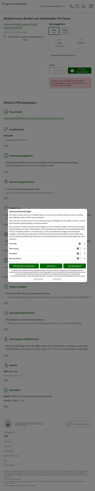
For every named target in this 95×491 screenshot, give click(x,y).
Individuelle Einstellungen (24, 266)
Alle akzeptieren (74, 266)
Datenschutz (38, 279)
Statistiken (13, 253)
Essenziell (13, 243)
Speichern (51, 266)
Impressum (57, 279)
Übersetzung (14, 248)
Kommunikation (15, 258)
